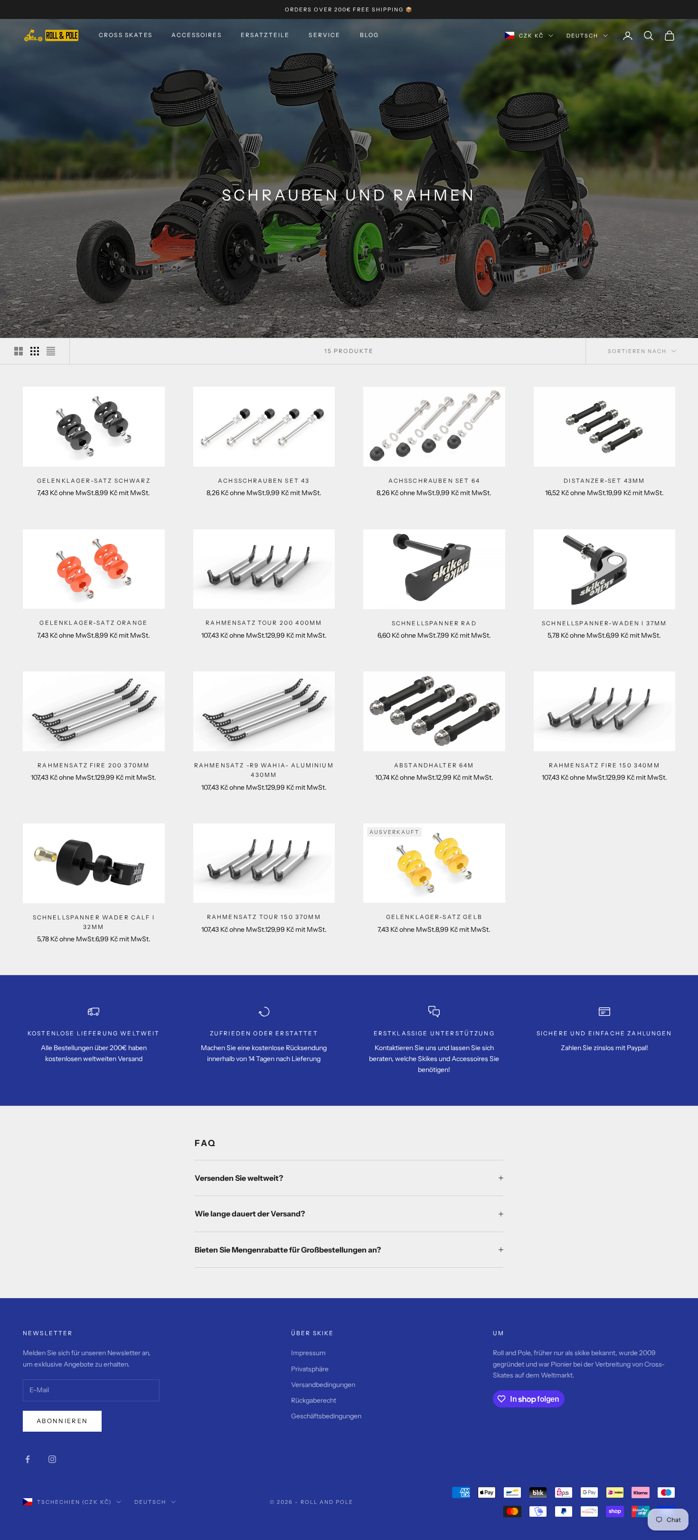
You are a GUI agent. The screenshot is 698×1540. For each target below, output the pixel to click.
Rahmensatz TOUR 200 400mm (264, 622)
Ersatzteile (265, 34)
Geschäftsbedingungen (326, 1416)
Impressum (308, 1353)
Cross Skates (125, 34)
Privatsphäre (310, 1369)
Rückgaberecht (313, 1400)
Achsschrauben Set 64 (434, 480)
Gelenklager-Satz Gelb (434, 916)
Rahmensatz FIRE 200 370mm (94, 765)
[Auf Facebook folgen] (27, 1459)
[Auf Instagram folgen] (52, 1459)
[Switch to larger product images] (18, 351)
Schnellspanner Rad (434, 623)
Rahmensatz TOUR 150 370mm (264, 916)
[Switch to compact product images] (51, 351)
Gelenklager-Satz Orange (93, 622)
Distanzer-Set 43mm (604, 480)
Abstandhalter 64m (434, 765)
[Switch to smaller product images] (34, 351)
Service (324, 34)
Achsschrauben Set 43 (264, 480)
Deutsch (582, 35)
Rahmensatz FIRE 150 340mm (604, 765)
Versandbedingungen (323, 1384)
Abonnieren (62, 1421)
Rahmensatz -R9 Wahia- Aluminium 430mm (264, 770)
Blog (369, 34)
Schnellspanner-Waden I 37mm (604, 623)
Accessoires (196, 34)
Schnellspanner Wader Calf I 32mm (94, 922)
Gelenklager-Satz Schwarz (94, 480)
